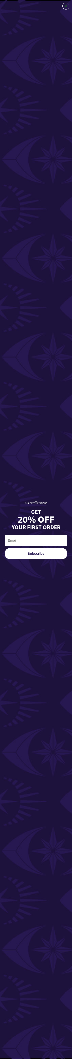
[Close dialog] (66, 6)
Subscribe (36, 553)
